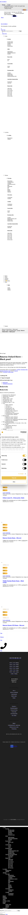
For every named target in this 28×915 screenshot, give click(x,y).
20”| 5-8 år (10, 865)
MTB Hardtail (11, 837)
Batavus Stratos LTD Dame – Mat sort (13, 625)
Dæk (9, 880)
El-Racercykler (11, 834)
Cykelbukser (11, 893)
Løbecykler (10, 859)
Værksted (5, 898)
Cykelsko (10, 891)
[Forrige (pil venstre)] (0, 913)
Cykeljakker (10, 894)
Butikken (5, 897)
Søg (20, 31)
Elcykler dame (11, 830)
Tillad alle (14, 477)
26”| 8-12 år (10, 867)
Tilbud (4, 899)
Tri (8, 843)
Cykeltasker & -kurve (12, 878)
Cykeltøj (9, 201)
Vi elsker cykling (6, 900)
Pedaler (9, 885)
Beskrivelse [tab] (4, 387)
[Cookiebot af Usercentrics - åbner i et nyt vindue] (20, 432)
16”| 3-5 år (10, 863)
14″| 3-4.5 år (11, 861)
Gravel (9, 845)
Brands (4, 902)
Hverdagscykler (10, 70)
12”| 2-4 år (10, 860)
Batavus (16, 370)
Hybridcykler (11, 852)
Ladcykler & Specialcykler (12, 79)
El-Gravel (10, 833)
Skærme (10, 886)
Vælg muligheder (6, 492)
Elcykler (9, 39)
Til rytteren (9, 194)
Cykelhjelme (11, 889)
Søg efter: (4, 31)
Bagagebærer (11, 875)
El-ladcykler (10, 855)
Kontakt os (5, 908)
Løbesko (7, 905)
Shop (1, 633)
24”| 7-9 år (10, 866)
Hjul (9, 882)
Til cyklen (9, 178)
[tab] (15, 382)
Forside (3, 330)
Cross (9, 847)
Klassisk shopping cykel (5, 370)
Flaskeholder (11, 881)
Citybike (18, 330)
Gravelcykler (10, 63)
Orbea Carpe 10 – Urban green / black (13, 498)
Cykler (7, 330)
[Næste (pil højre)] (1, 913)
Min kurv (2, 637)
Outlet (8, 285)
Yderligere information (8, 383)
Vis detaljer (21, 473)
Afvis (14, 481)
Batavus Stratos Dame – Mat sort (12, 538)
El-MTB (10, 832)
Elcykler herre (11, 831)
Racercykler (9, 56)
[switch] (24, 460)
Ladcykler (10, 856)
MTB (8, 49)
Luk (6, 914)
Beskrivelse (5, 382)
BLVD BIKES (3, 1)
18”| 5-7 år (10, 864)
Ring (1, 650)
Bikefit (4, 896)
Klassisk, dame (11, 853)
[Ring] (3, 648)
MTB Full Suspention (13, 838)
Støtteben (10, 887)
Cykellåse (10, 877)
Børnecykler (9, 85)
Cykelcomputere (11, 876)
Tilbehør (7, 871)
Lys (9, 883)
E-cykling (9, 135)
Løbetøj (7, 907)
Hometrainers (8, 870)
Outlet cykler (8, 904)
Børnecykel (7, 858)
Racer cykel (10, 842)
